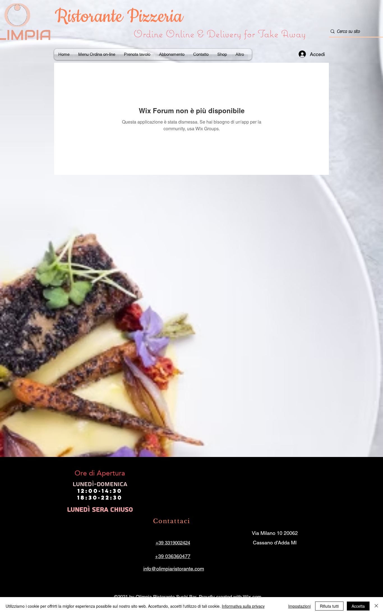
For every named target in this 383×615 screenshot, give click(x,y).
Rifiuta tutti (329, 606)
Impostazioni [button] (299, 606)
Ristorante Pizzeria (121, 16)
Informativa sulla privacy (243, 606)
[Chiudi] (376, 606)
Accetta (358, 606)
